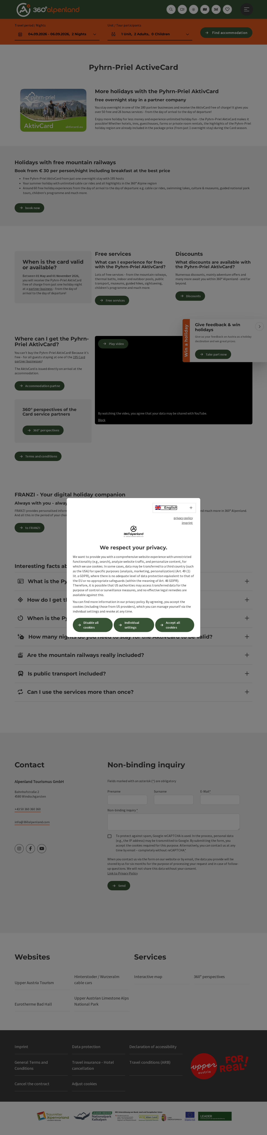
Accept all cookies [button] (173, 624)
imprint (187, 523)
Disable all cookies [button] (90, 624)
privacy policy (183, 518)
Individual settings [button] (132, 624)
